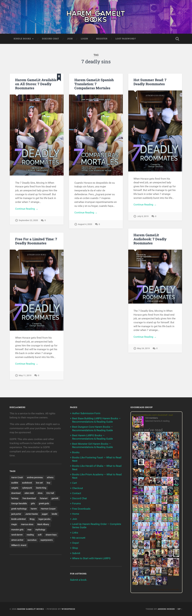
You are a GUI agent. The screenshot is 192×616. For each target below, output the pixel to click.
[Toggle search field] (177, 39)
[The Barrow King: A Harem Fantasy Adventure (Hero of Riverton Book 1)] (159, 575)
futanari (43, 498)
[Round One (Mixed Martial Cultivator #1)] (164, 484)
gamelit (54, 498)
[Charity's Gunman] (153, 584)
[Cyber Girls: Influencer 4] (176, 512)
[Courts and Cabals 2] (176, 566)
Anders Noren (166, 609)
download (16, 493)
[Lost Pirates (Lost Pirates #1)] (176, 440)
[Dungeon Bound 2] (147, 575)
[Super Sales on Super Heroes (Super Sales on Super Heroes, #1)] (153, 448)
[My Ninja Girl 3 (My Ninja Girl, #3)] (176, 548)
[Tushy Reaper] (176, 484)
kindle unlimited (18, 519)
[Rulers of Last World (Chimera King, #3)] (170, 556)
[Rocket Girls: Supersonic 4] (170, 512)
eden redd (29, 493)
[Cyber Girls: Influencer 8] (159, 530)
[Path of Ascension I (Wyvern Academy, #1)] (164, 547)
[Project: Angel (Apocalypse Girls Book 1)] (164, 539)
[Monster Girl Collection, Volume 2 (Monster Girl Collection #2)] (176, 539)
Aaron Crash (17, 477)
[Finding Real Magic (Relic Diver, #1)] (153, 439)
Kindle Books (22, 38)
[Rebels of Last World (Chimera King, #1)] (159, 556)
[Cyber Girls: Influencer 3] (153, 493)
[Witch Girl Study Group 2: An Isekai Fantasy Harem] (147, 564)
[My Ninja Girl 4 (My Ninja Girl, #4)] (135, 557)
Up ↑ (180, 609)
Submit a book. (78, 579)
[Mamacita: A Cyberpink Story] (135, 493)
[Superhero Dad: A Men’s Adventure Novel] (147, 548)
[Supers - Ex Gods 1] (170, 440)
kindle (54, 514)
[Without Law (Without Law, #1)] (159, 458)
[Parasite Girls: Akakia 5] (164, 521)
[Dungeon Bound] (141, 575)
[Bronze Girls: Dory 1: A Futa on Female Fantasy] (141, 539)
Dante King (41, 488)
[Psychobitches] (135, 449)
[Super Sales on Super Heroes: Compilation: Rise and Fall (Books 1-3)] (164, 449)
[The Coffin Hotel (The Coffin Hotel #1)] (164, 584)
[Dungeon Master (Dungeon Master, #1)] (147, 458)
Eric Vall (50, 493)
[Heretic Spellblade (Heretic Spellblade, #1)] (159, 584)
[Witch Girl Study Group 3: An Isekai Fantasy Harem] (164, 573)
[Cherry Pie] (147, 439)
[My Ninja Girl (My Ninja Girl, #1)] (135, 548)
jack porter (16, 514)
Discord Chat (50, 38)
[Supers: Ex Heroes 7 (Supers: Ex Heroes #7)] (147, 466)
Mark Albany (43, 524)
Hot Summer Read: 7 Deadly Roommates (150, 82)
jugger (45, 514)
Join (70, 38)
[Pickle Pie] (141, 439)
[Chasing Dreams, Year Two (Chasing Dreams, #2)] (153, 539)
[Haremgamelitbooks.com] (138, 422)
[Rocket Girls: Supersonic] (159, 502)
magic (14, 524)
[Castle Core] (141, 584)
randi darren (17, 534)
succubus (31, 540)
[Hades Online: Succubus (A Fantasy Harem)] (141, 485)
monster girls (17, 529)
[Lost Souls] (135, 575)
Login (84, 38)
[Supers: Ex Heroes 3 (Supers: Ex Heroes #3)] (170, 467)
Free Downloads (81, 508)
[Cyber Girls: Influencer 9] (147, 530)
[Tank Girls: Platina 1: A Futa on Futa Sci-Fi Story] (159, 512)
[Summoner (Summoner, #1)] (170, 449)
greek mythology (19, 508)
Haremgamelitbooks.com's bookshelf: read (152, 415)
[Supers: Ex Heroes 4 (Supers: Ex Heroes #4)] (164, 467)
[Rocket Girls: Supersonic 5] (176, 521)
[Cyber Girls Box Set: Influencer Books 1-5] (147, 493)
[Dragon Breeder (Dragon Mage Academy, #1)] (153, 566)
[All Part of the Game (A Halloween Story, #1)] (159, 476)
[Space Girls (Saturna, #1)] (147, 502)
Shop (75, 547)
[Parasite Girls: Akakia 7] (176, 530)
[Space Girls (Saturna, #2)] (141, 521)
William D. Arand (18, 545)
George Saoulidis (19, 503)
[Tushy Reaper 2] (170, 493)
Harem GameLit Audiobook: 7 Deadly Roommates (150, 239)
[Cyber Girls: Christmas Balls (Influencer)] (164, 493)
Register (101, 38)
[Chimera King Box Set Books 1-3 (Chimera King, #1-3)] (176, 555)
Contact (76, 493)
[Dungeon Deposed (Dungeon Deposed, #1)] (159, 449)
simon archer (17, 540)
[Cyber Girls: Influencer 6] (164, 530)
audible (14, 482)
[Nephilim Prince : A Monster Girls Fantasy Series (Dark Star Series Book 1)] (176, 575)
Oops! (75, 542)
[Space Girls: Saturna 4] (135, 530)
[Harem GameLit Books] (96, 17)
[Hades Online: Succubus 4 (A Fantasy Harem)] (159, 485)
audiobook (27, 482)
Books (76, 452)
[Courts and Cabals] (170, 566)
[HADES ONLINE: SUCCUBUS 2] (147, 485)
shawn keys (51, 534)
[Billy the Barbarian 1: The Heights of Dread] (170, 575)
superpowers (46, 540)
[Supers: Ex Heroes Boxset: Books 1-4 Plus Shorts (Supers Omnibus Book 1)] (141, 464)
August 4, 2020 (85, 224)
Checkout (77, 488)
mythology (40, 529)
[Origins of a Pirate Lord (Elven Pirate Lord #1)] (141, 566)
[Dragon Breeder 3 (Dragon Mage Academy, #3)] (164, 566)
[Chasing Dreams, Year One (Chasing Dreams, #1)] (170, 476)
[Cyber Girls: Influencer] (153, 502)
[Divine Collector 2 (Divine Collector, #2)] (153, 574)
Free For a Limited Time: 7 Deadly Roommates (36, 241)
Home (75, 513)
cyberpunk (27, 488)
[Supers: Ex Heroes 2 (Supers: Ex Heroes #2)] (176, 467)
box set (39, 482)
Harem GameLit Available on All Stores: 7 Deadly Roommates (36, 84)
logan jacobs (44, 519)
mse (29, 529)
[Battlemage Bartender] (170, 539)
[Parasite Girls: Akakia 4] (147, 512)
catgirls (14, 488)
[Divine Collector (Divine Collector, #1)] (153, 557)
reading (30, 534)
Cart (74, 482)
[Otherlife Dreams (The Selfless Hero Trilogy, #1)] (147, 448)
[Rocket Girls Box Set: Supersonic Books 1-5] (159, 493)
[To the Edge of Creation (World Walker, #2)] (135, 503)
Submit (76, 553)
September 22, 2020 (28, 220)
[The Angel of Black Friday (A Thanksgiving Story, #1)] (153, 476)
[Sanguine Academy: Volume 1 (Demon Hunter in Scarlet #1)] (147, 584)
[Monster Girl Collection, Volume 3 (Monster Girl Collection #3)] (135, 584)
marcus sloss (27, 524)
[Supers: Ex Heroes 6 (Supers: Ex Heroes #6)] (153, 466)
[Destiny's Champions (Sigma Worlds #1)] (141, 548)
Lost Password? (126, 38)
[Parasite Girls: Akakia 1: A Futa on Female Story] (176, 502)
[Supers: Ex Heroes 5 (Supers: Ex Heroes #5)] (159, 467)
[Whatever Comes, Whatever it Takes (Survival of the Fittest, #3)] (153, 548)
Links (75, 532)
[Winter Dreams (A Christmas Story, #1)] (147, 476)
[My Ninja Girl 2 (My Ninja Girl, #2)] (170, 548)
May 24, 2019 (143, 348)
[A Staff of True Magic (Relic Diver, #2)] (135, 467)
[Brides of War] (176, 475)
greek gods (44, 503)
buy (48, 482)
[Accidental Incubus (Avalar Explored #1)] (147, 557)
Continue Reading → (26, 208)
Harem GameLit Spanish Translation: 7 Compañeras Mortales (94, 84)
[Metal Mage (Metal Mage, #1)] (176, 449)
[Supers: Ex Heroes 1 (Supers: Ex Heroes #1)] (159, 440)
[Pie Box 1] (141, 493)
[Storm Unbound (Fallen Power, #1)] (141, 503)
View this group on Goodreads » (165, 589)
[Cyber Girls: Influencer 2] (135, 521)
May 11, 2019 (25, 375)
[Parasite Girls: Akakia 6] (147, 521)
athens (50, 477)
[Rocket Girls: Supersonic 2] (170, 530)
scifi (40, 534)
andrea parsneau (35, 477)
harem (34, 508)
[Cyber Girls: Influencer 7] (141, 530)
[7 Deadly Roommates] (135, 439)
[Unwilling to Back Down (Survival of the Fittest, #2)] (164, 476)
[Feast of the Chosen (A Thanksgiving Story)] (153, 512)
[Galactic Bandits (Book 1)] (170, 457)
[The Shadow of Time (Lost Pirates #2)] (141, 449)
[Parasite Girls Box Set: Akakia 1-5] (170, 521)
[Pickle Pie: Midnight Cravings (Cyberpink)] (164, 502)
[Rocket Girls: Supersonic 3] (153, 521)
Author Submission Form (86, 413)
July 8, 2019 (142, 216)
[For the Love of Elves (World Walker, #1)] (135, 475)
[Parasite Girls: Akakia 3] (141, 512)
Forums (76, 503)
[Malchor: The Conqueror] (135, 566)
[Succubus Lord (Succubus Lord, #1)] (135, 458)
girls (33, 503)
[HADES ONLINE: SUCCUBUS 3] (153, 485)
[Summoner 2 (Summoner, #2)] (141, 458)
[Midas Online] (176, 493)
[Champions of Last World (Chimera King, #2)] (164, 556)
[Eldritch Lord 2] (164, 458)
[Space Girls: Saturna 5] (153, 530)
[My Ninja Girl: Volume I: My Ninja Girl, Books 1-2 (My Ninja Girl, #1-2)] (141, 554)
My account (78, 537)
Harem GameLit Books (30, 609)
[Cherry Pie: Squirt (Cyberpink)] (170, 484)
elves (40, 493)
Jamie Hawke (31, 514)
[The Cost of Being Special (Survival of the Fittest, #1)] (141, 476)
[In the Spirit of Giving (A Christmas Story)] (164, 512)
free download (29, 498)
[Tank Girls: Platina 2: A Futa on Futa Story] (135, 539)
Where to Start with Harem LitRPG (91, 558)
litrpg (32, 519)
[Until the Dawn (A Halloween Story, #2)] (170, 503)
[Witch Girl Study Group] (147, 537)
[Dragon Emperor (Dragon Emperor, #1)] (153, 458)
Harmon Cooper (48, 508)
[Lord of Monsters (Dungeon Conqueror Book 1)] (176, 457)
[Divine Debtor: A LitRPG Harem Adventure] (159, 539)
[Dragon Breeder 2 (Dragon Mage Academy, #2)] (159, 566)
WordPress (68, 609)
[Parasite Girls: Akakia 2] (135, 512)
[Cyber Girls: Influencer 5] (159, 521)
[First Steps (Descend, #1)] (159, 546)
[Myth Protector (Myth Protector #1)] (164, 440)
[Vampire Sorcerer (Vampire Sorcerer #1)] (135, 484)
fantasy (14, 498)
